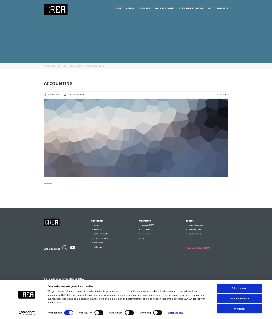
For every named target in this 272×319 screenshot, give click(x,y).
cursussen (144, 8)
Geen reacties (222, 95)
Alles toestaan (239, 288)
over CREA (222, 8)
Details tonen (175, 312)
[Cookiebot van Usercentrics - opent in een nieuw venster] (26, 312)
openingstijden (195, 229)
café (210, 8)
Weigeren (239, 308)
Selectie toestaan (239, 298)
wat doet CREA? (148, 225)
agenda (130, 8)
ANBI (143, 238)
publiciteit (146, 234)
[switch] (98, 312)
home (119, 8)
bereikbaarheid (195, 234)
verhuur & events (164, 8)
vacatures (146, 229)
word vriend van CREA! (198, 247)
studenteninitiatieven (191, 8)
